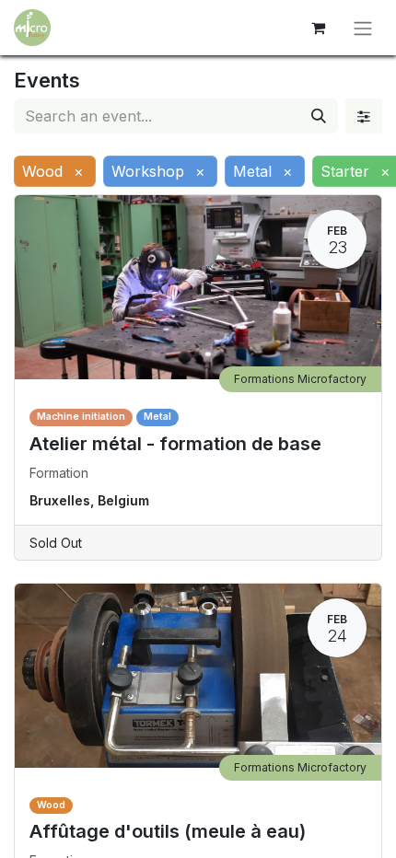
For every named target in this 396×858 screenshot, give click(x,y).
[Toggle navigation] (363, 27)
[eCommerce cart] (317, 27)
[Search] (318, 116)
